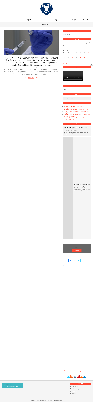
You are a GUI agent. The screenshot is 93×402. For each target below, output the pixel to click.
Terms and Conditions (57, 400)
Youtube (74, 393)
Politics (44, 67)
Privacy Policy (49, 400)
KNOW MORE (76, 250)
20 (80, 55)
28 (84, 57)
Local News (39, 67)
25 (72, 57)
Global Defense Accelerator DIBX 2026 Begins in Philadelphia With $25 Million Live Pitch (76, 128)
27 (80, 57)
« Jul (63, 63)
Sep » (66, 63)
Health (34, 67)
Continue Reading (31, 77)
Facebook (74, 391)
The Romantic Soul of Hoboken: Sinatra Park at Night (76, 109)
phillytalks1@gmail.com (77, 389)
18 (72, 55)
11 (72, 52)
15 (88, 52)
